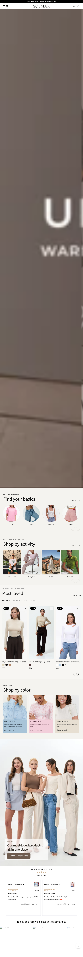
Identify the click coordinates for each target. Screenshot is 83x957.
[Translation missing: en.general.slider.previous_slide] (73, 529)
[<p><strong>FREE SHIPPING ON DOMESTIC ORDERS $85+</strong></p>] (41, 2)
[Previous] (2, 898)
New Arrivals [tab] (17, 600)
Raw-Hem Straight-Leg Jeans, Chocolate (41, 662)
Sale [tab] (25, 600)
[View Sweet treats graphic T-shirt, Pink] (72, 884)
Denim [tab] (32, 600)
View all (74, 500)
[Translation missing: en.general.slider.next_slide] (78, 529)
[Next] (81, 898)
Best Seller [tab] (6, 600)
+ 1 (66, 664)
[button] (4, 6)
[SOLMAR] (41, 6)
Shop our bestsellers (19, 856)
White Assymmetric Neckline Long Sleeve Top (68, 662)
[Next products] (79, 674)
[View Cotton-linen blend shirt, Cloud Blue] (36, 884)
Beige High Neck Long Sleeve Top (14, 662)
